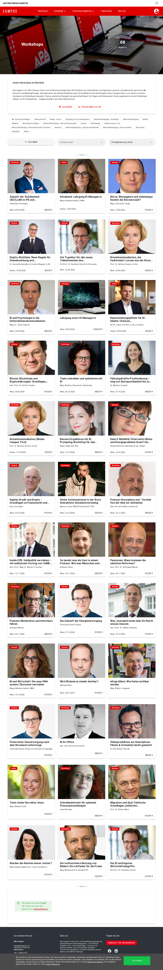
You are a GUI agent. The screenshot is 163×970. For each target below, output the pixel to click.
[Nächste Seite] (86, 155)
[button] (81, 142)
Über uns (122, 11)
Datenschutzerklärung (95, 962)
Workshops (43, 11)
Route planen (18, 949)
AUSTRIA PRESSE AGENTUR (15, 3)
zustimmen (137, 961)
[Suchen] (157, 3)
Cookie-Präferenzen (52, 964)
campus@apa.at (41, 909)
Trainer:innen (106, 11)
